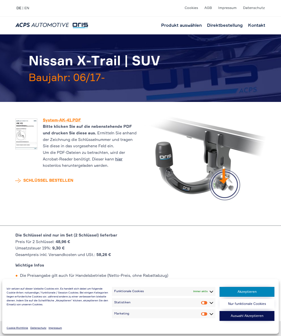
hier (118, 159)
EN (26, 8)
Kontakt (256, 25)
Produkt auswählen (181, 25)
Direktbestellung (225, 25)
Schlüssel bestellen (48, 181)
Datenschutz (38, 328)
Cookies (191, 8)
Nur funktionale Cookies (247, 304)
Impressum (55, 328)
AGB (208, 8)
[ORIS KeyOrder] (51, 25)
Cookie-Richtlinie (17, 328)
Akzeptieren (247, 291)
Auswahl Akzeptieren (247, 316)
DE (18, 8)
